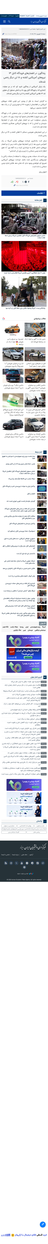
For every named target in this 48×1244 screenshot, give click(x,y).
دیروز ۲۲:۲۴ (44, 768)
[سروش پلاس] (31, 863)
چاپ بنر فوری (40, 826)
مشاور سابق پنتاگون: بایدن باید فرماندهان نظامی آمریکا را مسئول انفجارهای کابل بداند (18, 614)
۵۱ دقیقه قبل (43, 695)
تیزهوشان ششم (11, 829)
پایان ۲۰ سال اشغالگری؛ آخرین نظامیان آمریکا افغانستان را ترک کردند (24, 273)
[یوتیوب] (21, 863)
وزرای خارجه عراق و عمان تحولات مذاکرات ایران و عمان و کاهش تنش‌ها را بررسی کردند (22, 733)
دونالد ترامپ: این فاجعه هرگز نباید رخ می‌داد (21, 479)
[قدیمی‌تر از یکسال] (24, 219)
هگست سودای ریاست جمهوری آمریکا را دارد (26, 694)
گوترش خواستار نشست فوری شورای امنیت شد (21, 501)
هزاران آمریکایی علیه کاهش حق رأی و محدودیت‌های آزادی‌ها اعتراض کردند (23, 699)
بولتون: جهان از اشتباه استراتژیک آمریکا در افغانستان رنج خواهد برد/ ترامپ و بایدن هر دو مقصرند (19, 599)
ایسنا (38, 21)
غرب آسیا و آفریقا (40, 29)
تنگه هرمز (6, 627)
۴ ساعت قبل (43, 732)
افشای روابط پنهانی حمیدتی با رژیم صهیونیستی (25, 710)
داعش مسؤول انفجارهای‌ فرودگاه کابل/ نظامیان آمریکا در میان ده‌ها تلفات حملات (25, 237)
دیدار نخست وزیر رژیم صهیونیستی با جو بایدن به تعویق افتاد (18, 457)
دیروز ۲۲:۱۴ (44, 774)
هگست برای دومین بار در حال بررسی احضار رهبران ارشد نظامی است (22, 686)
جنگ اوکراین (17, 630)
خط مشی (24, 855)
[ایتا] (37, 863)
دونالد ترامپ (14, 627)
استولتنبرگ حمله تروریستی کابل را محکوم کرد (21, 531)
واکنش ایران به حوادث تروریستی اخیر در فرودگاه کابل (18, 486)
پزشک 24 (31, 829)
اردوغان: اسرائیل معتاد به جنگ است (28, 719)
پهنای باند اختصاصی (25, 826)
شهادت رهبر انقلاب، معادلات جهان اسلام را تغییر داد (24, 753)
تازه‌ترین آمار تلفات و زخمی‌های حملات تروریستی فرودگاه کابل (20, 584)
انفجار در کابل (31, 494)
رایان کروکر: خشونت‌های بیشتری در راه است (21, 576)
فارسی (32, 16)
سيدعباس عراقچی (40, 630)
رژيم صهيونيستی (35, 627)
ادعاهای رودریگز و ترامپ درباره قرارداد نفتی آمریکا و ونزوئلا (21, 691)
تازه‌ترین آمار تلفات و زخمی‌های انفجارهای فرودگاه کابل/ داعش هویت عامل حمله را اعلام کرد (20, 510)
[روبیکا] (42, 863)
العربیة (27, 16)
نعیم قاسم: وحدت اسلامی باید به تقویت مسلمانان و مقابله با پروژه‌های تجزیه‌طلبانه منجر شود (21, 769)
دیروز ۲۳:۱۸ (44, 747)
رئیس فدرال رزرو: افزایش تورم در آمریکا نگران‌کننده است (22, 728)
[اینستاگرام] (10, 863)
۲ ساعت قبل (43, 704)
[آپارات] (24, 867)
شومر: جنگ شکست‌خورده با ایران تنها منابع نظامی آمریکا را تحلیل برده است (21, 748)
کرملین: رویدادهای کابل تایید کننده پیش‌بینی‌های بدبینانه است (20, 607)
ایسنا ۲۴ (11, 16)
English (22, 16)
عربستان (30, 630)
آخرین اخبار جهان (36, 677)
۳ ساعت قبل (43, 719)
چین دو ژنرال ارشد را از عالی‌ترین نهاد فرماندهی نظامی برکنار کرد (21, 763)
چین (24, 630)
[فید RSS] (5, 863)
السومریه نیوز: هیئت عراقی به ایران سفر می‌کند (25, 682)
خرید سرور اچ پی (22, 829)
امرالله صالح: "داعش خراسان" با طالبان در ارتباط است (19, 591)
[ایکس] (16, 863)
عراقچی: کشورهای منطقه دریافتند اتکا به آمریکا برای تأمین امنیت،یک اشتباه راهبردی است (22, 757)
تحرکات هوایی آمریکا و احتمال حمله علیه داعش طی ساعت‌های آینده (19, 562)
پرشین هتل (36, 832)
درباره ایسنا (15, 855)
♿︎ (43, 1224)
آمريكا (44, 627)
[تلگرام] (26, 863)
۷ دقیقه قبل (44, 685)
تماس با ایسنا (5, 855)
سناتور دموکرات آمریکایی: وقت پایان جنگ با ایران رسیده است (20, 774)
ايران (26, 627)
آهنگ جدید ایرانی (41, 829)
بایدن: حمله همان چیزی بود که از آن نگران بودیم (20, 464)
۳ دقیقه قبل (44, 682)
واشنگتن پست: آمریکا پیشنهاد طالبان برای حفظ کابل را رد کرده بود (25, 308)
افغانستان (40, 193)
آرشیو (17, 16)
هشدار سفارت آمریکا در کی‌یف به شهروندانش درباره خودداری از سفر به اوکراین (21, 714)
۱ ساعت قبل (43, 698)
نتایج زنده (4, 16)
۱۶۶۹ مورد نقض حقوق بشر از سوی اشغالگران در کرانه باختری (21, 744)
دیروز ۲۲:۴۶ (44, 756)
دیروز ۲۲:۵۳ (44, 753)
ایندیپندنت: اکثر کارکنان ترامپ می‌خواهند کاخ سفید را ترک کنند (22, 705)
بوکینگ (4, 829)
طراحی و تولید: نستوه (23, 874)
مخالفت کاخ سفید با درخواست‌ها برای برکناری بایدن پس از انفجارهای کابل (19, 517)
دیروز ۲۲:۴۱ (44, 762)
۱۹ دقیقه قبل (43, 691)
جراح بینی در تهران (9, 826)
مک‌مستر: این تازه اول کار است (26, 553)
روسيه (22, 627)
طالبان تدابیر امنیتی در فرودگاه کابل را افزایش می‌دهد (19, 568)
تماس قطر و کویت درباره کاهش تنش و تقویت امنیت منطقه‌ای (23, 723)
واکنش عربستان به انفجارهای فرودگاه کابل (22, 524)
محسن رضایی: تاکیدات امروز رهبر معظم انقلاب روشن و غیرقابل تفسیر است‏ (22, 739)
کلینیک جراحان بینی (13, 832)
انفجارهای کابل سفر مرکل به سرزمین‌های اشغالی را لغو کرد (19, 547)
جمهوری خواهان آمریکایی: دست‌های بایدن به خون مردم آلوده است (19, 539)
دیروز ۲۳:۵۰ (44, 744)
